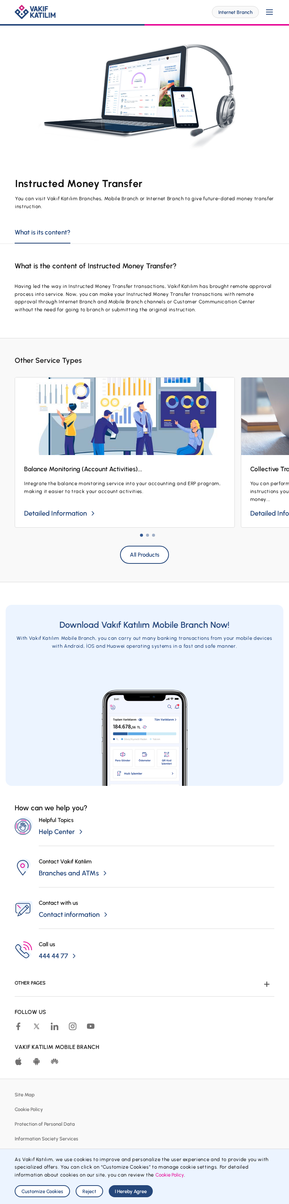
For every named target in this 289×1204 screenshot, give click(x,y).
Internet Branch (235, 12)
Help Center (57, 832)
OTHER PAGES (30, 983)
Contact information (69, 914)
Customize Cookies (42, 1191)
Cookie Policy (29, 1109)
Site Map (25, 1094)
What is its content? (42, 232)
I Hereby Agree (131, 1191)
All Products (144, 554)
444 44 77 (53, 956)
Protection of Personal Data (45, 1124)
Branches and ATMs (69, 873)
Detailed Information (55, 513)
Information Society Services (46, 1139)
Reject (89, 1191)
